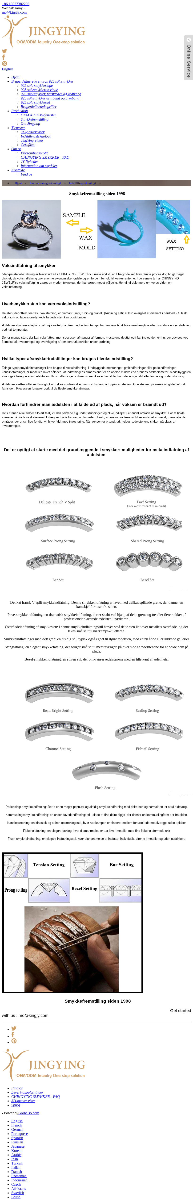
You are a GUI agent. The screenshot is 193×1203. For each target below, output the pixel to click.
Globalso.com (28, 1113)
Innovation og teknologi (45, 183)
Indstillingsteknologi (82, 183)
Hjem (18, 183)
